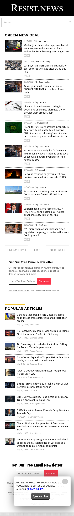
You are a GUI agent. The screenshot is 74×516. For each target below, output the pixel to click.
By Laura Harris (41, 41)
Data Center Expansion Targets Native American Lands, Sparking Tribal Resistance (43, 359)
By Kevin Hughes (43, 82)
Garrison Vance (36, 338)
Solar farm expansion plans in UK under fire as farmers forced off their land (46, 193)
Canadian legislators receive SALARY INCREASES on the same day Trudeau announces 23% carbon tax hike (44, 212)
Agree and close (40, 496)
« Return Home (16, 249)
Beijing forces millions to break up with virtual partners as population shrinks (42, 385)
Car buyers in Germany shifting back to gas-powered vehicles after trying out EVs (45, 68)
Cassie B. (34, 391)
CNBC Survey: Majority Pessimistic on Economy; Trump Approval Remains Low (42, 399)
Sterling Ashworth (37, 404)
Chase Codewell (37, 364)
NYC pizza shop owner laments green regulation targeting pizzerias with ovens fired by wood (46, 232)
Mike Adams (35, 433)
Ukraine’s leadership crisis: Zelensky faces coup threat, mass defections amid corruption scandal (42, 318)
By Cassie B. (41, 102)
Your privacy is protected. (19, 290)
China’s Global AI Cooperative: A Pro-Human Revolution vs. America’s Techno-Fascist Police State (42, 426)
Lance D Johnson (37, 449)
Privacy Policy (35, 489)
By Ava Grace (41, 225)
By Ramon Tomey (43, 61)
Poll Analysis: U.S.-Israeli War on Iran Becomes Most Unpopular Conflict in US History (43, 333)
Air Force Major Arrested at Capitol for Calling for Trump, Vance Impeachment (42, 346)
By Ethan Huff (42, 123)
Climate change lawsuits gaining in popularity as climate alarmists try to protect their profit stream (44, 109)
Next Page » (57, 249)
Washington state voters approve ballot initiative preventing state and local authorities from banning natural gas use (46, 48)
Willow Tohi (34, 325)
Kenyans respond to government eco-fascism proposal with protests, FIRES (45, 176)
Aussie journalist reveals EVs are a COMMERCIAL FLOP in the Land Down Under (44, 89)
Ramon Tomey (36, 351)
